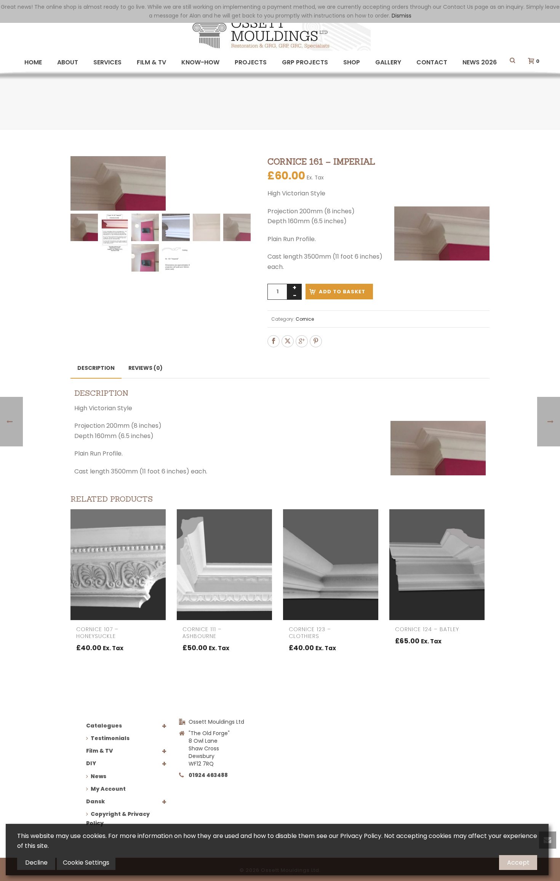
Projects (251, 62)
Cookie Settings (86, 862)
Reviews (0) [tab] (145, 368)
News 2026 (479, 62)
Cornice (305, 319)
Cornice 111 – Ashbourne (202, 632)
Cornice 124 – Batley (427, 629)
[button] (235, 171)
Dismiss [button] (401, 15)
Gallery (388, 62)
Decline (36, 862)
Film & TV (151, 62)
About (67, 62)
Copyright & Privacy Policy (118, 818)
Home (33, 62)
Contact (431, 62)
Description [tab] (96, 368)
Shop (351, 62)
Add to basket (342, 291)
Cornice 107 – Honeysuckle (97, 632)
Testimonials (110, 738)
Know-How (200, 62)
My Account (108, 789)
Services (107, 62)
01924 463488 (208, 775)
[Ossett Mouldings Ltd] (280, 32)
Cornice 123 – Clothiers (310, 632)
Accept (518, 862)
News (98, 776)
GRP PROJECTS (305, 62)
